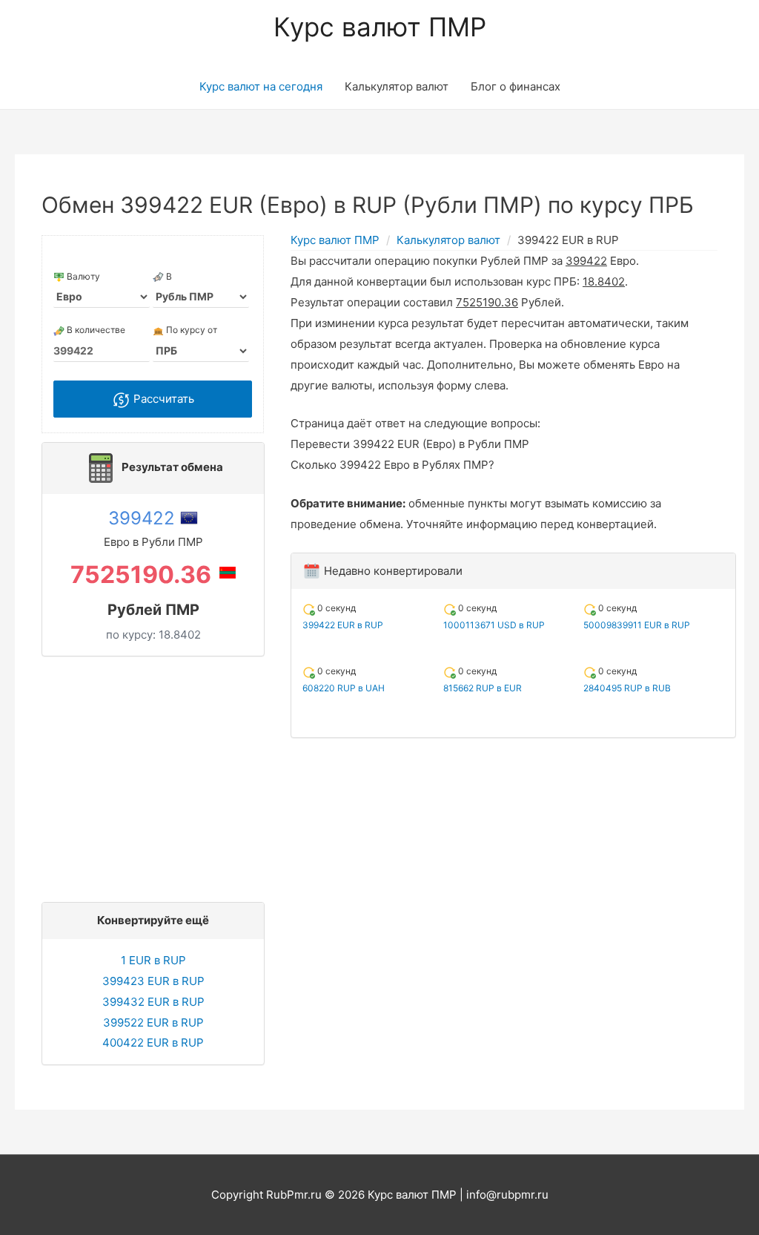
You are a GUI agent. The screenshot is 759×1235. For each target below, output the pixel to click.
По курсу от (190, 329)
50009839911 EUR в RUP (636, 624)
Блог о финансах (515, 86)
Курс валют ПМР (380, 26)
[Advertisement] (157, 775)
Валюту (82, 276)
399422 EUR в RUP (342, 624)
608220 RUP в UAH (343, 688)
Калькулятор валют (396, 86)
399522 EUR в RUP (153, 1022)
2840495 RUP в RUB (627, 688)
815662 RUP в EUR (482, 688)
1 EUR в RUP (153, 960)
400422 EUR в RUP (153, 1042)
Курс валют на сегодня (260, 86)
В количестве (94, 329)
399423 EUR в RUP (153, 981)
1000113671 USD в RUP (494, 624)
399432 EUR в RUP (153, 1002)
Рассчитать (162, 399)
